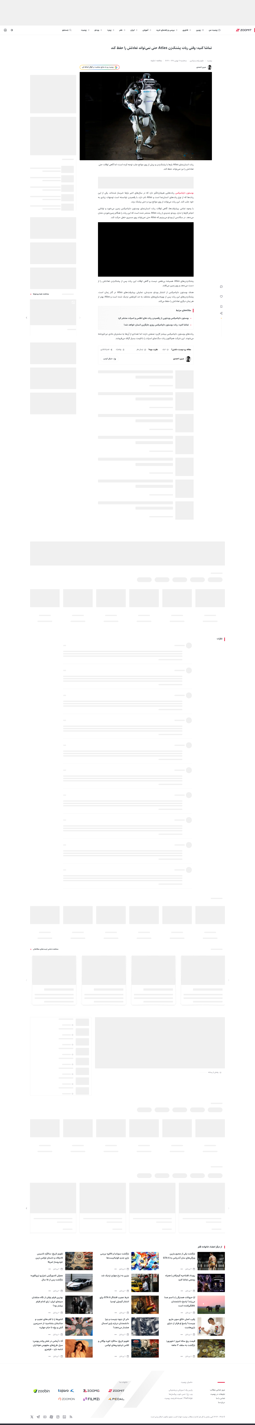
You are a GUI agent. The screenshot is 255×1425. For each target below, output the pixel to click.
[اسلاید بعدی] (26, 317)
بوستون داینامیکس (184, 193)
